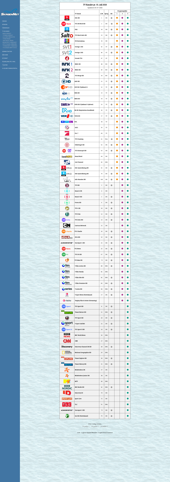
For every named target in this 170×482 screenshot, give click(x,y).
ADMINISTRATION (7, 51)
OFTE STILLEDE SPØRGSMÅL (10, 44)
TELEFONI (5, 65)
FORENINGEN (5, 28)
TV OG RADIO (5, 31)
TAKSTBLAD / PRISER (8, 40)
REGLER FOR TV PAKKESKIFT (10, 42)
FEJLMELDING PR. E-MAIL (8, 61)
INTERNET (5, 58)
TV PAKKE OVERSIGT (8, 35)
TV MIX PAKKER (6, 39)
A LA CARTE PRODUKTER (9, 37)
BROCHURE (5, 55)
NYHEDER (4, 24)
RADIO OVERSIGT (7, 33)
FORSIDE (4, 21)
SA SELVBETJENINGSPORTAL (9, 68)
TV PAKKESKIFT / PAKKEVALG (10, 46)
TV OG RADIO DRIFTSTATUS (10, 47)
